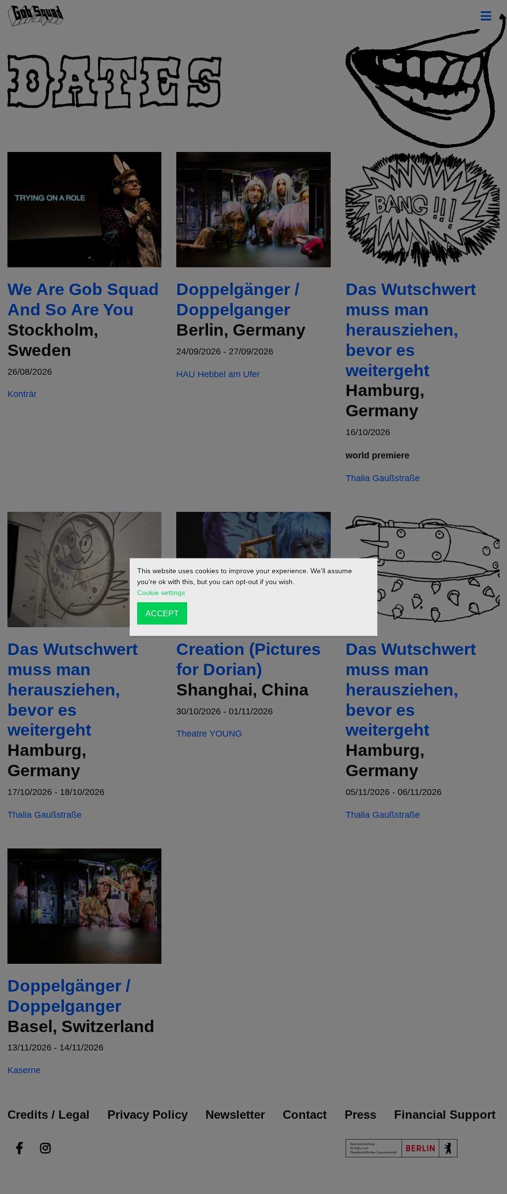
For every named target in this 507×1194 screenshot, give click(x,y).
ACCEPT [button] (162, 613)
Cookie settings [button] (161, 593)
